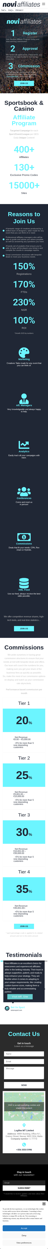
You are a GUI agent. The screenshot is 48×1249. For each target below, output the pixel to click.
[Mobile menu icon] (43, 4)
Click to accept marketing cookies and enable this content (24, 1106)
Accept (24, 1228)
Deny (24, 1235)
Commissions (12, 76)
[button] (44, 1203)
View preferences (24, 1243)
